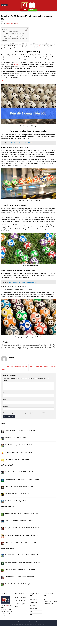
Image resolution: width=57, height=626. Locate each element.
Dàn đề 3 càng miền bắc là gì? (10, 31)
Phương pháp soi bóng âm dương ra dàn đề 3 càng (16, 38)
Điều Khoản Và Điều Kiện (34, 621)
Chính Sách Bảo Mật (22, 621)
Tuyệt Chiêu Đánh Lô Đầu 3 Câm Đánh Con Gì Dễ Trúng (20, 430)
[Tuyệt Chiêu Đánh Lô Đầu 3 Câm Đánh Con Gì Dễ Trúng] (2, 431)
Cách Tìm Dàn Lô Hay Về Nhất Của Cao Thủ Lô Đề (18, 445)
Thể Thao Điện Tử (7, 465)
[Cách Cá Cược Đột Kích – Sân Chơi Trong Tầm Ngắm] (2, 487)
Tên (4, 392)
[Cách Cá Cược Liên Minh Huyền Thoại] (2, 501)
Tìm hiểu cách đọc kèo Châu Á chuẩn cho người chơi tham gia (22, 479)
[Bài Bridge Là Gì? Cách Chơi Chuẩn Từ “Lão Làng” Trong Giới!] (2, 514)
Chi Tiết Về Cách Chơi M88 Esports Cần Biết (17, 493)
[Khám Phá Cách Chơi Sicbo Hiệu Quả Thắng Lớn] (2, 584)
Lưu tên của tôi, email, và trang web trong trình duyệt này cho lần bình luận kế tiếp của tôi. (27, 413)
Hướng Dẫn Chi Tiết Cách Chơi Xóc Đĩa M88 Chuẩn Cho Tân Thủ (22, 528)
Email (4, 399)
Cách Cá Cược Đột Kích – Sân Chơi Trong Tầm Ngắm (19, 486)
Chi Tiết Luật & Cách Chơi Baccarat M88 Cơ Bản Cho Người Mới (22, 562)
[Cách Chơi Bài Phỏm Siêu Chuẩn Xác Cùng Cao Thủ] (2, 521)
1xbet (43, 624)
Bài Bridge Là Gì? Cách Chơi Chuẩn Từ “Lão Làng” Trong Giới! (21, 513)
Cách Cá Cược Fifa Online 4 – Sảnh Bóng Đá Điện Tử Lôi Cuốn (22, 472)
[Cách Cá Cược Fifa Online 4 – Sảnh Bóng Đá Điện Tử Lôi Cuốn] (2, 472)
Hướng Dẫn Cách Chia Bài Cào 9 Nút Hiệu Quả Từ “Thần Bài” (21, 535)
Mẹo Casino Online (7, 548)
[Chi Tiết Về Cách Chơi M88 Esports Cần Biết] (2, 494)
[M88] (28, 5)
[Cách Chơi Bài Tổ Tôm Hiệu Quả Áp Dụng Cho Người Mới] (2, 543)
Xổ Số (2, 13)
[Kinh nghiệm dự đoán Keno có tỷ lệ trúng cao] (2, 460)
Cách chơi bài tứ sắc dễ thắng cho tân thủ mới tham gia (20, 569)
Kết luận (5, 40)
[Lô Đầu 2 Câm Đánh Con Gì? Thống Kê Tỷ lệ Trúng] (2, 453)
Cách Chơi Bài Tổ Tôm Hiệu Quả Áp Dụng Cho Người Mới (20, 542)
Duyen (16, 23)
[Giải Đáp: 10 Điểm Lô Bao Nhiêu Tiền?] (2, 438)
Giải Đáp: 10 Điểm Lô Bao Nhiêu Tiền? (15, 437)
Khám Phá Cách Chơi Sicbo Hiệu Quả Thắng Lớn (18, 584)
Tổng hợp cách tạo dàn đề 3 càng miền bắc (13, 33)
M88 (6, 605)
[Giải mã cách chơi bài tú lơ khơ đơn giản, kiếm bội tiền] (2, 577)
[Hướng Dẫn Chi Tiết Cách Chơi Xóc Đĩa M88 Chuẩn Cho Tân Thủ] (2, 528)
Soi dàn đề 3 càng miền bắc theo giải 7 (13, 36)
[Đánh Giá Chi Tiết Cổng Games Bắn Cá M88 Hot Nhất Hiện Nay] (2, 555)
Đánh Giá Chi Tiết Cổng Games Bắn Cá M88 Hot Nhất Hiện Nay (22, 555)
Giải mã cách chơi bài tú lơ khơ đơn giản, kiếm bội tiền (19, 576)
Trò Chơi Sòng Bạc (7, 506)
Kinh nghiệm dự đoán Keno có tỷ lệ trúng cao (17, 459)
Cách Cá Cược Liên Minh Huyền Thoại (15, 501)
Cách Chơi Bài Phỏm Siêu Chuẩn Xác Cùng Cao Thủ (19, 520)
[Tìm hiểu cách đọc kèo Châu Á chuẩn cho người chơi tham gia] (2, 480)
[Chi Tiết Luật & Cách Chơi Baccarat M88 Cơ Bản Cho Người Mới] (2, 563)
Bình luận (5, 380)
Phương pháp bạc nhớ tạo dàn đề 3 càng (14, 35)
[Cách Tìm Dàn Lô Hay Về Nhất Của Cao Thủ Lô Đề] (2, 445)
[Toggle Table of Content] (25, 29)
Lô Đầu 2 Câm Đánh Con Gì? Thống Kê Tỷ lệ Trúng (18, 452)
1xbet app (4, 81)
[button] (4, 5)
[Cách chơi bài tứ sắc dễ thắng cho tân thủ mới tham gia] (2, 570)
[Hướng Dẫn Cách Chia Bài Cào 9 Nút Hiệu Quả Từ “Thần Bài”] (2, 536)
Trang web (5, 406)
